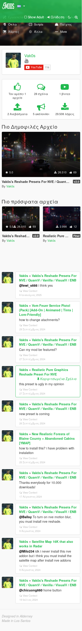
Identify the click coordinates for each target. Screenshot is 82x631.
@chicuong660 (30, 590)
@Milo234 (26, 551)
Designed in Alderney (17, 616)
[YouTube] (26, 60)
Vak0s (29, 55)
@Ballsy (25, 517)
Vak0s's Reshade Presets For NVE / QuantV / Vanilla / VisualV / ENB (48, 277)
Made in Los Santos (16, 620)
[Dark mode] (69, 17)
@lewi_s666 (28, 285)
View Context (30, 291)
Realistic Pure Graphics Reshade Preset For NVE (43, 371)
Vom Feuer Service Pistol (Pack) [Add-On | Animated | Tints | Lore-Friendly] (46, 310)
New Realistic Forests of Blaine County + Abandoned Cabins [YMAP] (47, 438)
